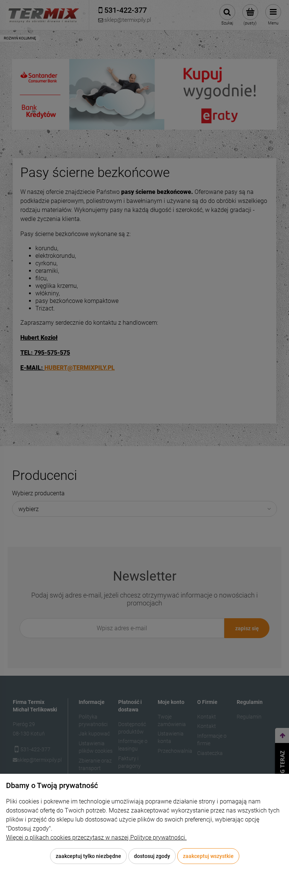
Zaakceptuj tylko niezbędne (88, 856)
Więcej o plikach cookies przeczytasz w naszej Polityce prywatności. (96, 837)
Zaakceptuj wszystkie (208, 856)
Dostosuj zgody (152, 856)
